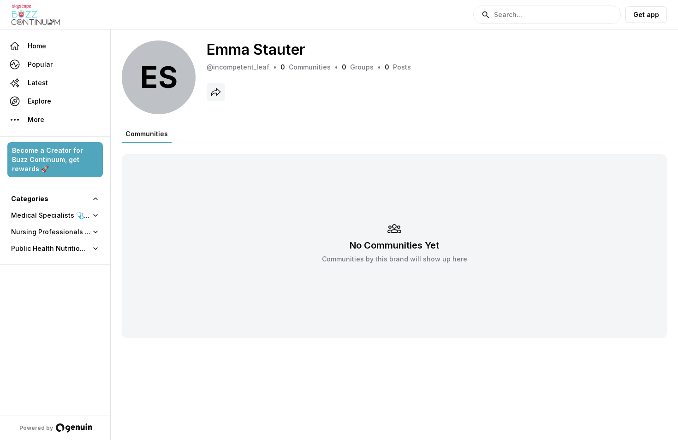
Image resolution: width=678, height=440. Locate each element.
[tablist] (147, 134)
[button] (547, 15)
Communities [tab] (146, 134)
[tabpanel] (394, 240)
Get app (646, 14)
